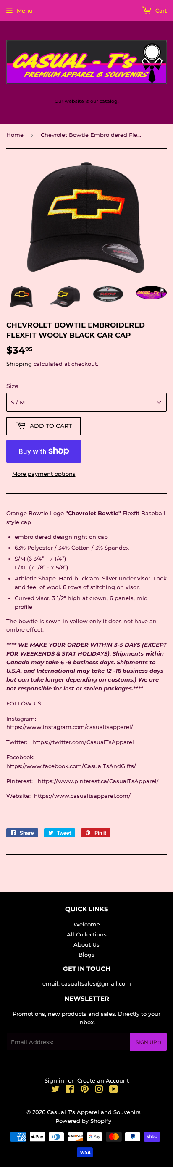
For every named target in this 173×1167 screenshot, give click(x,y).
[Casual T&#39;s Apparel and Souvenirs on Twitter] (55, 1090)
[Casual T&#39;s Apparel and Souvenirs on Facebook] (70, 1090)
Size (12, 386)
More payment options (44, 473)
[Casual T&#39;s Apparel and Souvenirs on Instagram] (99, 1090)
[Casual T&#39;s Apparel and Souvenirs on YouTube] (113, 1090)
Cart (160, 10)
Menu (25, 10)
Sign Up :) (148, 1042)
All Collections (87, 934)
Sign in (54, 1080)
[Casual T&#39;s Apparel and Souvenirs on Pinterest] (84, 1090)
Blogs (86, 954)
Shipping (19, 363)
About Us (86, 944)
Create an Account (103, 1080)
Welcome (86, 924)
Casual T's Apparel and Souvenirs (94, 1112)
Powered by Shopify (83, 1120)
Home (15, 134)
